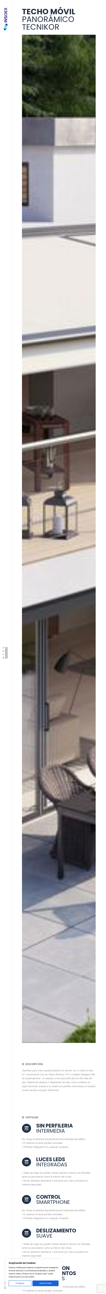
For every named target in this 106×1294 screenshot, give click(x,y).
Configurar (20, 1283)
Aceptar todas (45, 1283)
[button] (88, 525)
